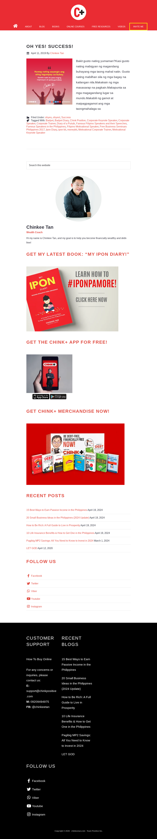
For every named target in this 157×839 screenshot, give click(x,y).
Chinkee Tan (78, 12)
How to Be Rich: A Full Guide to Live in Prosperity (53, 525)
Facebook (36, 576)
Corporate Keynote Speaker (102, 120)
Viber (34, 591)
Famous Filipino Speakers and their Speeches (101, 123)
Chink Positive (78, 120)
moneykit (72, 129)
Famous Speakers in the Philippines (46, 126)
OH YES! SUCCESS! (49, 46)
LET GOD (31, 548)
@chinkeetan (41, 707)
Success (66, 117)
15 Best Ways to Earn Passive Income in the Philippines (56, 510)
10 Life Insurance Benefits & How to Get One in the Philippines (60, 533)
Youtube (35, 599)
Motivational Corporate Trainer (94, 129)
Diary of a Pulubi (66, 123)
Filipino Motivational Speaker (83, 126)
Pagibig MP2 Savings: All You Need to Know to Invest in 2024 (59, 540)
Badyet (50, 120)
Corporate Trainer (46, 123)
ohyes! (56, 117)
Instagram (36, 606)
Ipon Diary (51, 129)
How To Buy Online (39, 659)
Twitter (34, 583)
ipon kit (62, 129)
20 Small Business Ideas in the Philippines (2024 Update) (57, 517)
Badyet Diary (62, 120)
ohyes (48, 117)
